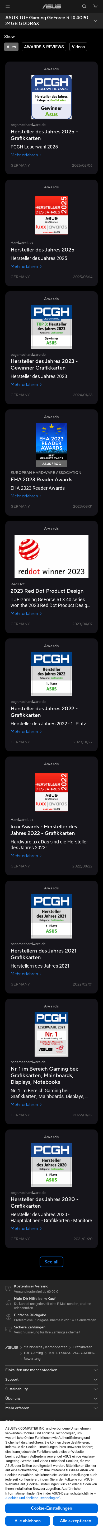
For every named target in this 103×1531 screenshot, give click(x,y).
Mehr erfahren (24, 155)
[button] (7, 6)
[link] (51, 6)
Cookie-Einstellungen (51, 1508)
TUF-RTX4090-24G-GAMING (71, 1353)
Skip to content (3, 16)
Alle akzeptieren (75, 1521)
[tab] (11, 47)
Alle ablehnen (28, 1521)
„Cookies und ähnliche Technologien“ (32, 1498)
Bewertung (32, 1359)
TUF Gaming (33, 1353)
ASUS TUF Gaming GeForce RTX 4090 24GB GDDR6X (46, 20)
